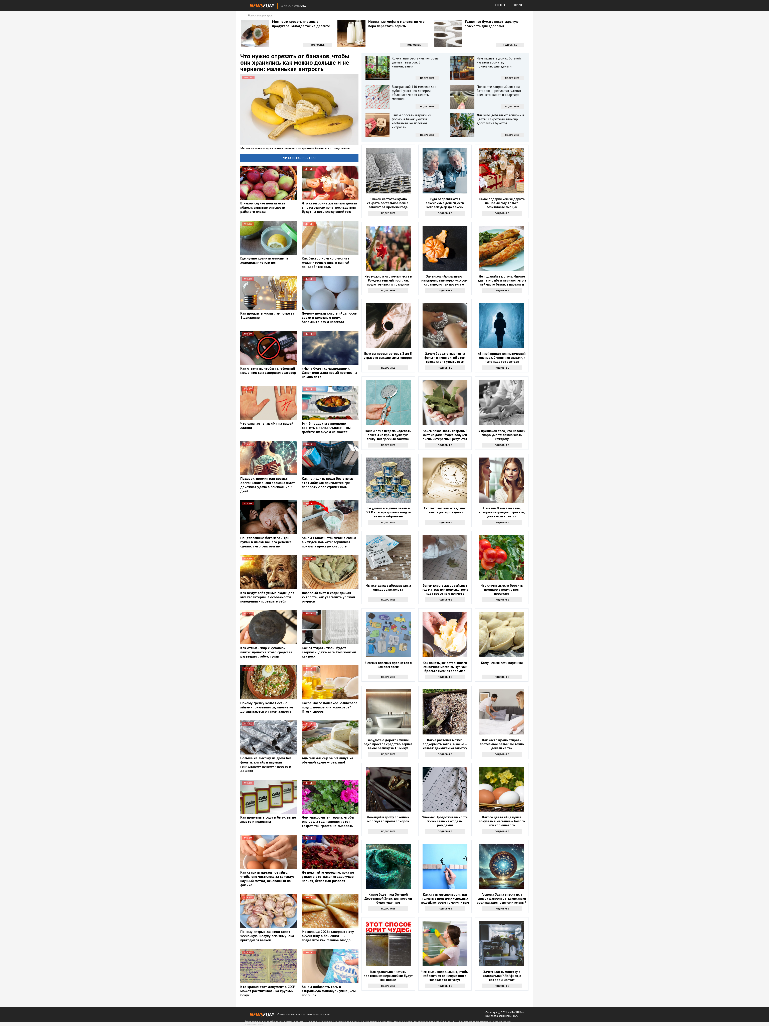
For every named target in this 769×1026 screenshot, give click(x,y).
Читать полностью (299, 158)
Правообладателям (254, 1024)
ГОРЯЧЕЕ (518, 5)
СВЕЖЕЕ (500, 5)
